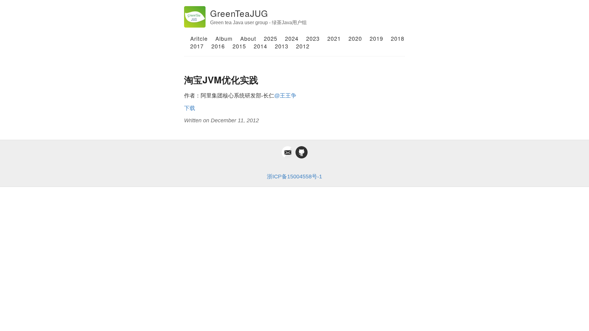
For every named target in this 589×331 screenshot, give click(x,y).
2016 (218, 46)
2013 (281, 46)
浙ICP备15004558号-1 (294, 176)
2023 (313, 38)
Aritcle (199, 38)
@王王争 (285, 96)
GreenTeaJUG (239, 13)
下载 (189, 108)
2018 (397, 38)
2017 (197, 46)
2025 (270, 38)
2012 (303, 46)
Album (224, 38)
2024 (291, 38)
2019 (376, 38)
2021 (334, 38)
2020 (355, 38)
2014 (260, 46)
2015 (239, 46)
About (248, 38)
